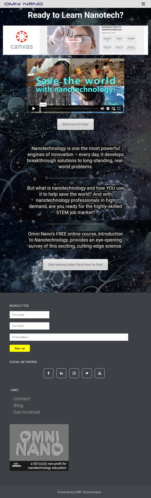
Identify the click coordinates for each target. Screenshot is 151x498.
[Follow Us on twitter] (87, 373)
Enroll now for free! (75, 124)
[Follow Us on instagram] (74, 373)
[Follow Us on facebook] (48, 373)
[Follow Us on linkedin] (61, 373)
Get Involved (27, 412)
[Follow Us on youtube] (100, 373)
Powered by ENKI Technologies (79, 492)
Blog (18, 405)
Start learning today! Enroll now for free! (75, 264)
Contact (22, 399)
